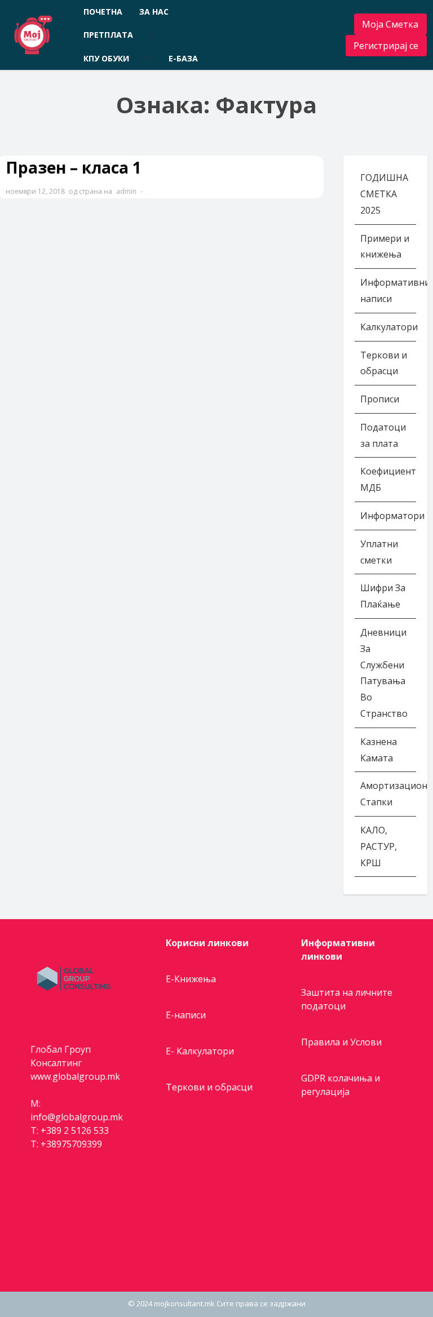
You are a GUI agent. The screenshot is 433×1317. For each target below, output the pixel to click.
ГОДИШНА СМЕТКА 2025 (384, 193)
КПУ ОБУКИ (106, 58)
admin (126, 191)
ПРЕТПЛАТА (108, 34)
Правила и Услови (341, 1042)
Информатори (392, 515)
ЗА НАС (154, 11)
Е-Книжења (191, 979)
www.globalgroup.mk (75, 1076)
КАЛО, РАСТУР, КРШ (378, 846)
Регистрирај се (386, 45)
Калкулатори (389, 327)
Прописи (379, 399)
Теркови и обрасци (209, 1087)
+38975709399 (71, 1144)
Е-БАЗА (183, 58)
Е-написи (186, 1015)
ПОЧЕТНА (102, 11)
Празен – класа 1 (74, 167)
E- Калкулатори (200, 1051)
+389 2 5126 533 (75, 1130)
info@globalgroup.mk (76, 1117)
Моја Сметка (390, 24)
